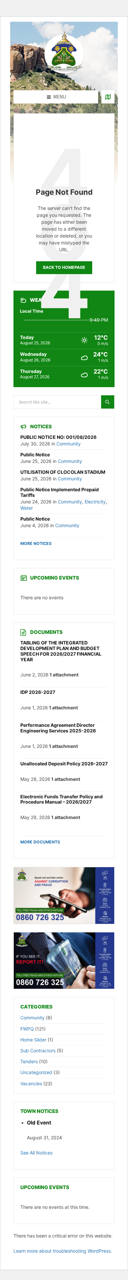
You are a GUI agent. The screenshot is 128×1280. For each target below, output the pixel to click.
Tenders (29, 1061)
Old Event (39, 1123)
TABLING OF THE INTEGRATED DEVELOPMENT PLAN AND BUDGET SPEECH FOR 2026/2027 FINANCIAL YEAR (60, 651)
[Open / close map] (108, 96)
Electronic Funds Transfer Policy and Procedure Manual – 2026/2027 (61, 799)
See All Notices (36, 1152)
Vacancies (31, 1083)
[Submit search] (107, 402)
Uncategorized (36, 1072)
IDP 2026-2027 (37, 692)
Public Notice (35, 454)
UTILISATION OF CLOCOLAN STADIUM (62, 472)
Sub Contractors (37, 1050)
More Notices (36, 543)
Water (26, 508)
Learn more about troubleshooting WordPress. (62, 1251)
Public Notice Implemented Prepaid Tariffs (59, 492)
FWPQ (27, 1029)
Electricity (95, 501)
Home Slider (33, 1039)
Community (68, 443)
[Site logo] (64, 77)
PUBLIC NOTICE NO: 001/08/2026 (58, 437)
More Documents (40, 841)
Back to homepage (64, 267)
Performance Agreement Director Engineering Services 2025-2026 (58, 727)
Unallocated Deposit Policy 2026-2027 (64, 763)
